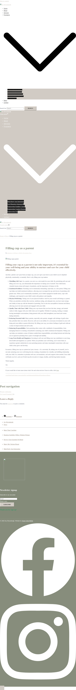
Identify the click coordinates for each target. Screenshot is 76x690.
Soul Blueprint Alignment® (14, 92)
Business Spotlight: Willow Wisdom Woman (17, 435)
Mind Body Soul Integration (14, 89)
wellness (47, 375)
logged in (10, 404)
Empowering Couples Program (15, 96)
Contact (6, 102)
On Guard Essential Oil (7, 394)
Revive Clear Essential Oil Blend (13, 439)
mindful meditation (27, 375)
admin (8, 253)
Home (5, 8)
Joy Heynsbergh (24, 253)
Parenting (42, 375)
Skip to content (4, 1)
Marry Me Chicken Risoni (11, 444)
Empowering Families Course (15, 94)
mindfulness (36, 375)
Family (13, 375)
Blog (6, 236)
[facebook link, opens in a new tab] (38, 597)
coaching (8, 375)
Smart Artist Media (27, 521)
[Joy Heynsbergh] (5, 4)
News (5, 100)
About (5, 10)
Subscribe (7, 504)
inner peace (18, 375)
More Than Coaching (10, 430)
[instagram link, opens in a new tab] (38, 684)
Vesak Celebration (6, 392)
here (57, 370)
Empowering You (12, 98)
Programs (7, 15)
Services (6, 13)
